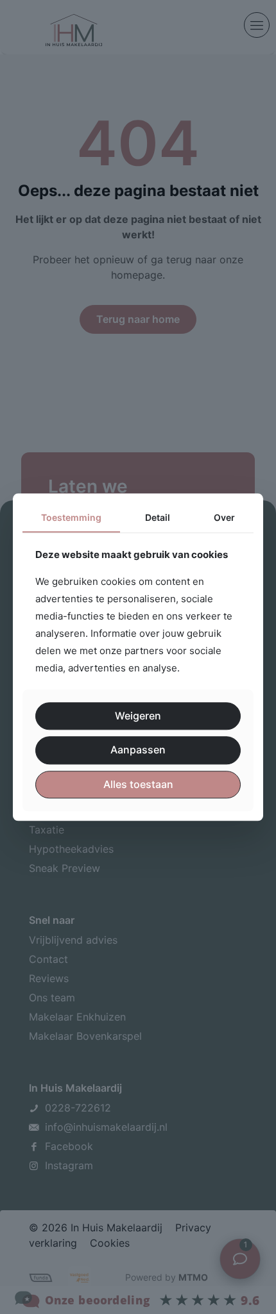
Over (224, 517)
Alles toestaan (138, 784)
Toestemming (71, 517)
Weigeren (138, 716)
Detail (157, 517)
